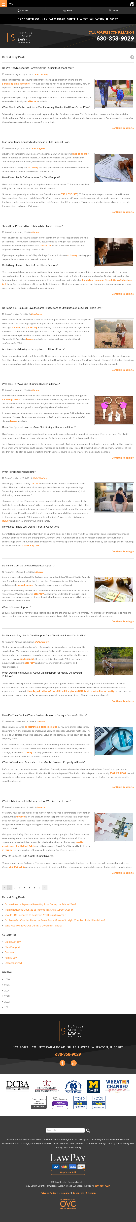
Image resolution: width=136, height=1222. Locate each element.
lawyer (30, 339)
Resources (78, 1193)
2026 (6, 979)
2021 (6, 1007)
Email (69, 10)
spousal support (25, 585)
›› (45, 887)
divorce (16, 327)
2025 (6, 985)
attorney (32, 101)
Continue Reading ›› (123, 128)
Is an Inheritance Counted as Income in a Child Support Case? (39, 909)
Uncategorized (13, 962)
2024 (6, 990)
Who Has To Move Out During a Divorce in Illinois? (33, 925)
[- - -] (3, 3)
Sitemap (91, 1193)
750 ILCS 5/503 (118, 773)
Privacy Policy (48, 1193)
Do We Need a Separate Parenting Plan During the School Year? (40, 904)
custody (35, 483)
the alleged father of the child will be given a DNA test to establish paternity (70, 691)
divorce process (11, 399)
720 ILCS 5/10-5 (30, 545)
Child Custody (41, 74)
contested (45, 245)
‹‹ (4, 887)
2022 (6, 1001)
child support (79, 153)
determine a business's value (41, 726)
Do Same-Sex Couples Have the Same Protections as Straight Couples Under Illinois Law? (55, 920)
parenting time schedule (16, 83)
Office (115, 10)
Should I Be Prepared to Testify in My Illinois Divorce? (35, 914)
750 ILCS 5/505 (69, 194)
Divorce (35, 232)
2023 (6, 996)
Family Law (36, 314)
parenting (31, 327)
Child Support (38, 148)
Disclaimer (65, 1193)
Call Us (24, 10)
